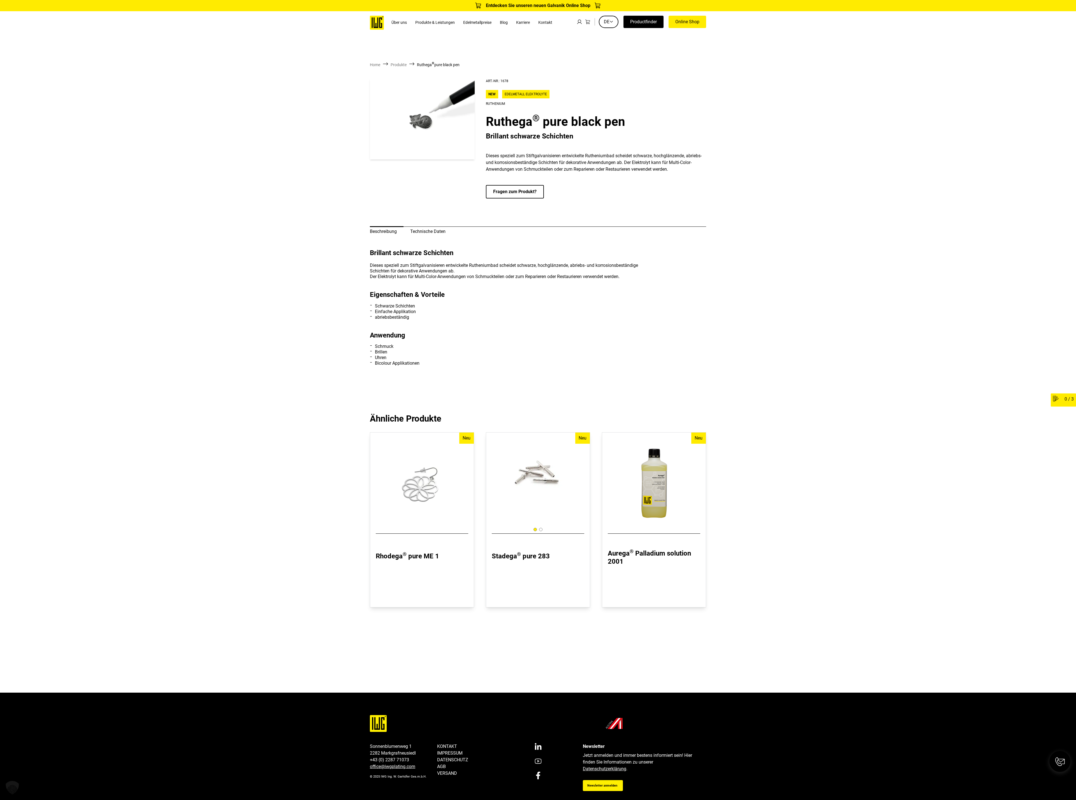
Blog (504, 22)
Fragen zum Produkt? (515, 191)
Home (375, 65)
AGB (441, 766)
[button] (12, 787)
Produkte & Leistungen (435, 22)
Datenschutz (452, 759)
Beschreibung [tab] (383, 231)
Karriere (523, 22)
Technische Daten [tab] (428, 231)
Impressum (450, 753)
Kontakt (545, 22)
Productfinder (643, 21)
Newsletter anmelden (602, 785)
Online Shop (687, 21)
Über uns (399, 22)
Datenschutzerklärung (604, 768)
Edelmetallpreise (477, 22)
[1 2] (538, 480)
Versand (447, 773)
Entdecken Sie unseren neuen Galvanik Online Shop (538, 5)
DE (606, 21)
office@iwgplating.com (392, 766)
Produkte (399, 65)
